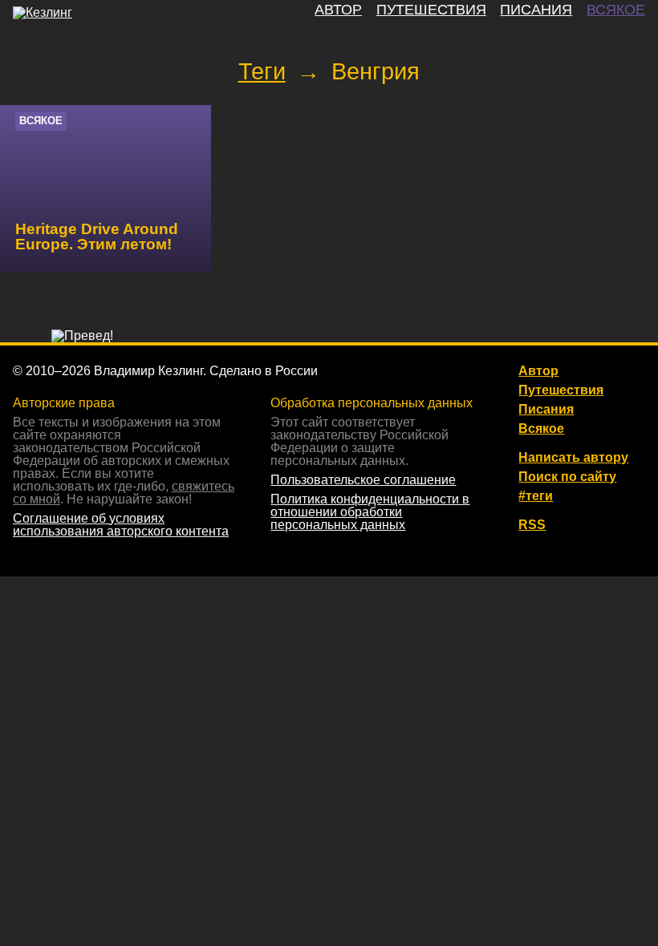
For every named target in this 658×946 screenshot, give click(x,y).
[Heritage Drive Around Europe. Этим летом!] (105, 188)
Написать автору (573, 457)
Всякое (41, 121)
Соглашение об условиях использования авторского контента (121, 524)
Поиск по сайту (567, 477)
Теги (262, 71)
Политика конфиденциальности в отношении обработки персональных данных (369, 512)
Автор (538, 371)
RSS (532, 525)
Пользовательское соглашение (363, 480)
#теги (535, 496)
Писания (546, 409)
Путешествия (560, 390)
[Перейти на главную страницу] (42, 12)
